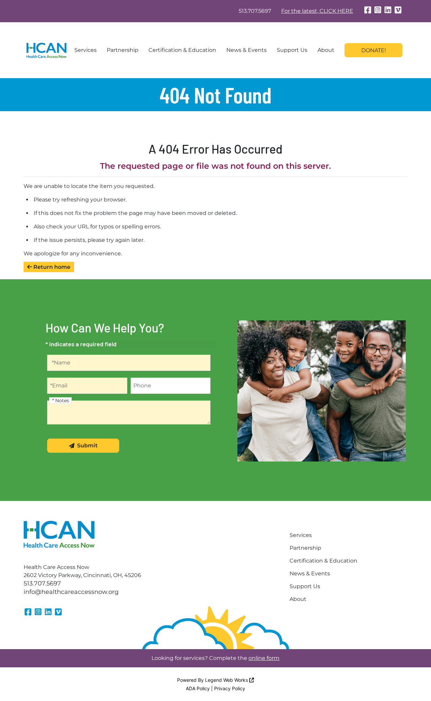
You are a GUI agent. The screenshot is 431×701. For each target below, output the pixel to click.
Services (85, 50)
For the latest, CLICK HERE (317, 11)
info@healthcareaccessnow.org (71, 592)
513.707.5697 (255, 11)
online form (263, 658)
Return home (51, 267)
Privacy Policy (229, 688)
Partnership (122, 50)
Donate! (373, 50)
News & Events (246, 50)
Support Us (292, 50)
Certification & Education (182, 50)
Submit (87, 445)
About (326, 50)
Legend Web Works (227, 680)
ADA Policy (198, 688)
